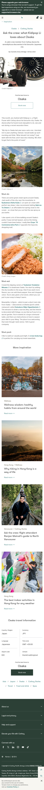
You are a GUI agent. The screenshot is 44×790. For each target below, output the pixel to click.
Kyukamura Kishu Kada (11, 203)
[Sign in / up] (41, 17)
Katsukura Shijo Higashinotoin (27, 307)
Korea (7, 757)
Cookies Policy (12, 787)
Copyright (5, 766)
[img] (41, 2)
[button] (41, 781)
